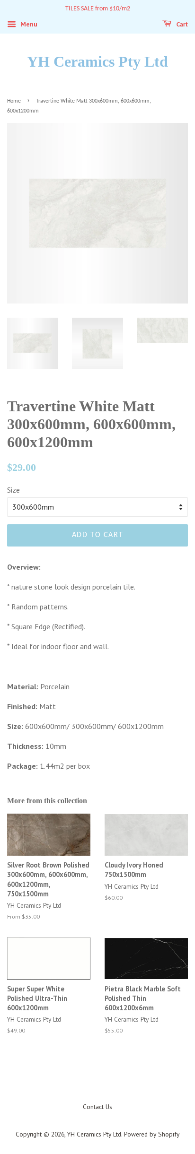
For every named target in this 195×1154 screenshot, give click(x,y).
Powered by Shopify (151, 1134)
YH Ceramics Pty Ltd (97, 61)
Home (14, 101)
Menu (27, 24)
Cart (181, 24)
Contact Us (97, 1106)
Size (13, 490)
